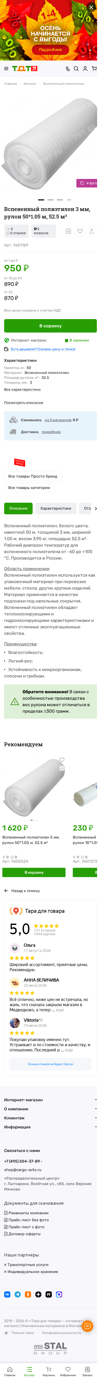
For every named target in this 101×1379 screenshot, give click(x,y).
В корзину (50, 325)
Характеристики (55, 508)
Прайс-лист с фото (26, 1227)
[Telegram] (18, 1294)
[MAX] (59, 1294)
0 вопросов (41, 231)
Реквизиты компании (28, 1213)
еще (60, 1009)
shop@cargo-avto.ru (22, 1169)
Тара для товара (45, 911)
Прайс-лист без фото (28, 1220)
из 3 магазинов (58, 420)
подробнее (51, 432)
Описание (18, 508)
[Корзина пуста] (94, 68)
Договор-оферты (24, 1234)
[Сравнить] (68, 231)
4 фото (92, 183)
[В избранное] (80, 231)
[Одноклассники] (28, 1294)
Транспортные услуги (27, 1264)
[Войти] (85, 68)
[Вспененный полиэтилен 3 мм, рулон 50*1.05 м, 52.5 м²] (50, 144)
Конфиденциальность (61, 1333)
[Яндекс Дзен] (38, 1294)
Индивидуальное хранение (32, 1271)
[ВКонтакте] (7, 1294)
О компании (16, 1108)
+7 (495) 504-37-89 (22, 1161)
